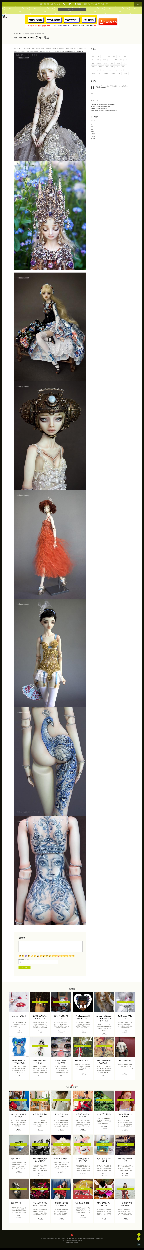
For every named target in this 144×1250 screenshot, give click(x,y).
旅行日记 (118, 63)
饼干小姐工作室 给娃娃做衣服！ (104, 1062)
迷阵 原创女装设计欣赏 (125, 1160)
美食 (103, 70)
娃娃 (26, 33)
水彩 (107, 66)
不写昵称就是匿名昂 (23, 959)
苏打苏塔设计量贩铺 (103, 110)
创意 (93, 56)
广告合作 (93, 136)
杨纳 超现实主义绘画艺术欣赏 (61, 1062)
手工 (31, 33)
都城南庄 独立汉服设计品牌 (83, 1115)
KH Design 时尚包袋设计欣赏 (18, 1115)
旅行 (112, 63)
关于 (107, 4)
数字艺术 (106, 63)
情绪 (28, 33)
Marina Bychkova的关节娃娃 (31, 37)
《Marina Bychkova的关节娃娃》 (115, 110)
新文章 (139, 1234)
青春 (119, 73)
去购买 (40, 1001)
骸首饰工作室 (16, 1203)
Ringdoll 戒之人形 (81, 1060)
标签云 (92, 131)
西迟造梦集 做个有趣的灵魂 (125, 1115)
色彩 (121, 70)
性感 (110, 59)
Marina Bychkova (19, 48)
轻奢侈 (105, 1126)
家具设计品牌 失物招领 (40, 1115)
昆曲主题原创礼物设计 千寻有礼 (40, 1062)
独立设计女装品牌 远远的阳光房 (40, 1160)
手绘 (121, 59)
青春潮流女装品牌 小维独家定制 (61, 1204)
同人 (109, 56)
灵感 (55, 4)
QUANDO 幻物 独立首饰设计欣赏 (40, 1017)
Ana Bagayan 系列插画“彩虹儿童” (83, 1017)
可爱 (103, 56)
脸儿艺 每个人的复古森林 (61, 1115)
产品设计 (16, 33)
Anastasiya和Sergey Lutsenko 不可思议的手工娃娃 (104, 1018)
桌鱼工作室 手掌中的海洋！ (104, 1160)
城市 (119, 56)
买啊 (99, 4)
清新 (112, 66)
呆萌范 (40, 1030)
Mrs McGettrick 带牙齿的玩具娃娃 (19, 1062)
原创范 (59, 1030)
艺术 (126, 70)
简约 (98, 70)
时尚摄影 (93, 66)
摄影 (48, 4)
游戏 (117, 66)
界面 (85, 4)
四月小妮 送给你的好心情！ (104, 1204)
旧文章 (139, 1238)
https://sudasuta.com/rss (101, 108)
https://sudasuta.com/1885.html (103, 106)
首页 (41, 4)
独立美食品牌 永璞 (82, 1203)
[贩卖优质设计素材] (5, 18)
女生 (23, 33)
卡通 (98, 56)
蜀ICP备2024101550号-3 (72, 1242)
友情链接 (93, 134)
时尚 (40, 33)
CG (92, 52)
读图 (102, 4)
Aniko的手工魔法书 (103, 1114)
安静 (98, 59)
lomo (98, 52)
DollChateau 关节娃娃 (125, 1017)
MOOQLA (80, 51)
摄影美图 (37, 33)
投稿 (138, 4)
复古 (125, 56)
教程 (95, 4)
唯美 (114, 56)
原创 (89, 4)
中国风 (82, 1129)
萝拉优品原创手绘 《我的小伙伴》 (82, 1160)
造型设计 (113, 73)
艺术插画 (93, 73)
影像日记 (104, 59)
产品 (58, 4)
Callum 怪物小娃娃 (125, 1060)
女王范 (125, 1030)
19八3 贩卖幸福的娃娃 (61, 1017)
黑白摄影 (125, 73)
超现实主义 (106, 73)
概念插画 (100, 66)
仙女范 (40, 1075)
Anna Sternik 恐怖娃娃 (18, 1017)
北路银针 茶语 (16, 1159)
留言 (92, 126)
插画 (45, 4)
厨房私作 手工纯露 (61, 1159)
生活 (51, 4)
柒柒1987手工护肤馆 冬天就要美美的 (40, 1204)
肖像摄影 (109, 70)
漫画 (123, 66)
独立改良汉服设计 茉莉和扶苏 (125, 1204)
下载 (92, 4)
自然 (116, 70)
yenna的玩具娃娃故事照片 (68, 51)
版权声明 (93, 138)
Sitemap (93, 120)
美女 (127, 1173)
